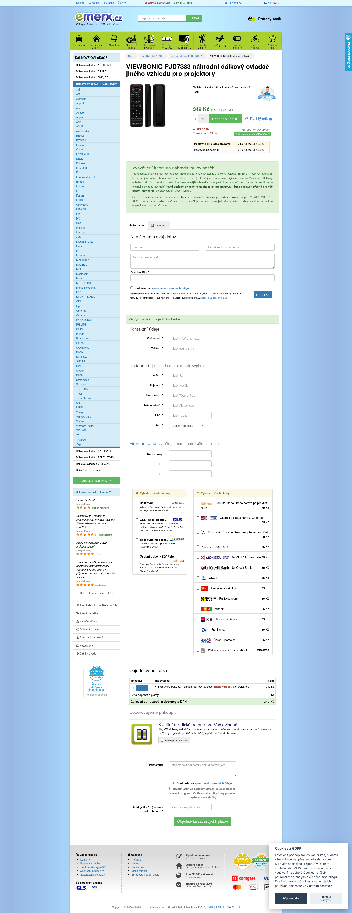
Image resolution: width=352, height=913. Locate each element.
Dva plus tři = (139, 272)
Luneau (80, 255)
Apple (79, 117)
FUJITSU (81, 200)
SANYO (80, 352)
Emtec (80, 181)
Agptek (80, 103)
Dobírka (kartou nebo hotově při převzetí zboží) (235, 505)
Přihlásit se (235, 3)
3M (78, 89)
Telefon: (157, 348)
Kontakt (80, 3)
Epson (80, 186)
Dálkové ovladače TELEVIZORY (95, 457)
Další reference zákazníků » (96, 593)
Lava (79, 246)
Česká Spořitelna (241, 640)
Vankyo (80, 412)
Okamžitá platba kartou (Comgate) (244, 520)
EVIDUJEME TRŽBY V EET (223, 907)
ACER (80, 94)
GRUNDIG (82, 204)
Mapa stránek (140, 871)
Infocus (80, 227)
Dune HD (81, 168)
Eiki (78, 172)
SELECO (81, 356)
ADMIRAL (82, 98)
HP (78, 214)
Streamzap (82, 379)
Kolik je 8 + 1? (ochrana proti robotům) (148, 809)
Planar (80, 333)
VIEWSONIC (83, 416)
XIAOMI (81, 430)
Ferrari (80, 195)
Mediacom (82, 273)
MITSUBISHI (84, 283)
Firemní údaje (174, 443)
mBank (241, 609)
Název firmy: (155, 454)
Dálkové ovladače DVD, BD (92, 77)
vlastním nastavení (320, 886)
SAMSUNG (83, 347)
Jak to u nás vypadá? (93, 867)
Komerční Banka (241, 619)
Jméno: (157, 375)
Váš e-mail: (155, 338)
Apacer (80, 112)
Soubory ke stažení (91, 637)
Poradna (109, 3)
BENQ (80, 135)
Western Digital (85, 425)
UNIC (79, 402)
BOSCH (81, 140)
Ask (78, 122)
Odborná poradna (89, 629)
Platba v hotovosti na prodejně (238, 650)
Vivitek (80, 421)
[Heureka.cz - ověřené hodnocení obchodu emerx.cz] (96, 681)
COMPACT (82, 154)
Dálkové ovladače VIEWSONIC (252, 134)
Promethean (83, 338)
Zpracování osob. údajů (145, 875)
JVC (78, 236)
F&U (78, 191)
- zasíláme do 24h (98, 605)
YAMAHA (81, 439)
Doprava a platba (90, 863)
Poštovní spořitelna (239, 588)
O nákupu (94, 3)
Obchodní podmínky (92, 871)
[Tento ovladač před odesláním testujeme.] (266, 94)
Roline (80, 342)
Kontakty (85, 859)
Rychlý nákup (260, 118)
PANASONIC (84, 319)
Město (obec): (153, 405)
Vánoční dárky (88, 621)
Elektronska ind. (85, 177)
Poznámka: (156, 765)
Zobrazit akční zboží (96, 481)
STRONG (81, 384)
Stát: (159, 425)
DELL (79, 158)
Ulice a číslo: (154, 395)
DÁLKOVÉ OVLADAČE (152, 55)
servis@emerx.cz (158, 3)
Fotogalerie (86, 645)
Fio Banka (240, 629)
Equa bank (241, 547)
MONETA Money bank (250, 557)
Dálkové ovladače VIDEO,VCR (94, 463)
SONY (80, 375)
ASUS (80, 126)
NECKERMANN (85, 296)
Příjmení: (156, 385)
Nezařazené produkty (92, 875)
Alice (79, 108)
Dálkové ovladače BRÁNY (91, 71)
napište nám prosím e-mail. (213, 297)
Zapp (79, 444)
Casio (79, 149)
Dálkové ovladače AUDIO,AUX (94, 65)
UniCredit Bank (250, 567)
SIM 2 (79, 366)
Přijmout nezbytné (326, 898)
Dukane (80, 163)
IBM (78, 223)
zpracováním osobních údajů (170, 288)
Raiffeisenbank (243, 598)
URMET (81, 407)
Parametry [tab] (160, 225)
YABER (80, 435)
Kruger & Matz (84, 241)
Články (122, 3)
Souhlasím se (161, 288)
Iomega (80, 232)
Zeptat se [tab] (138, 225)
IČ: (161, 464)
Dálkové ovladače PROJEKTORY (187, 55)
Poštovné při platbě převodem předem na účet (238, 534)
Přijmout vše (291, 898)
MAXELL (81, 264)
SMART (81, 370)
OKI (78, 301)
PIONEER (82, 329)
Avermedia (82, 131)
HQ (78, 218)
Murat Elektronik (86, 287)
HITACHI (81, 209)
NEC (79, 292)
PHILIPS (81, 324)
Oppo (79, 306)
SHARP (80, 361)
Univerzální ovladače (88, 470)
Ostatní (80, 315)
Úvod (130, 55)
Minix (79, 278)
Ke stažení (138, 867)
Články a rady (87, 653)
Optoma (81, 310)
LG (77, 250)
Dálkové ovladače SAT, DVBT (93, 451)
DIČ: (160, 474)
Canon (80, 145)
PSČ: (159, 415)
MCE (79, 269)
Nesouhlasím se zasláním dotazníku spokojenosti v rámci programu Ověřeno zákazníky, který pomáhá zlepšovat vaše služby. (203, 793)
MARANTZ (82, 260)
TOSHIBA (82, 389)
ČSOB (238, 578)
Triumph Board (84, 398)
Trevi (79, 393)
